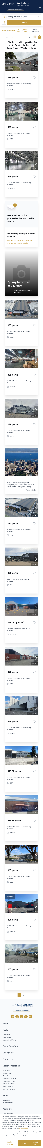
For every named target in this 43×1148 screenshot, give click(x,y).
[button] (21, 17)
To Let (18, 30)
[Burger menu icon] (39, 6)
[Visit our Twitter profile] (26, 1016)
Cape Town (25, 30)
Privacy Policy (23, 1129)
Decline (23, 1143)
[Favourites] (34, 77)
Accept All (35, 1143)
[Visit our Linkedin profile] (17, 1016)
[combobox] (32, 17)
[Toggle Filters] (4, 22)
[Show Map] (39, 37)
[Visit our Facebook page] (12, 1016)
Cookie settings (10, 1143)
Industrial (11, 30)
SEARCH (24, 22)
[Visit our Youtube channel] (30, 1016)
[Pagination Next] (28, 995)
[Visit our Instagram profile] (21, 1016)
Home (4, 30)
